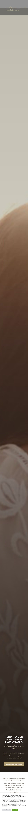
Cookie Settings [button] (6, 809)
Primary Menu (25, 8)
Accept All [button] (15, 809)
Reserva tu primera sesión (14, 764)
